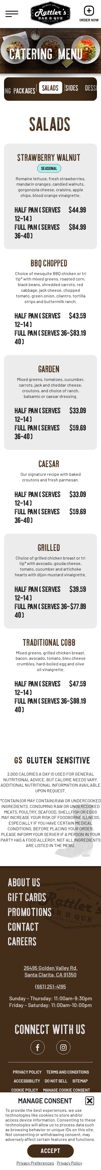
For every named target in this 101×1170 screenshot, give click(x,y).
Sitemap (80, 1081)
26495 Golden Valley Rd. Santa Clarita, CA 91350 (51, 971)
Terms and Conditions (67, 1072)
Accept (50, 1150)
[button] (90, 1101)
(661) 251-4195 (50, 986)
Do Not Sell (56, 1081)
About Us (24, 882)
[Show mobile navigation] (11, 14)
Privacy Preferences (35, 1162)
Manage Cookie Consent (66, 1090)
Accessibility (27, 1081)
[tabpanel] (50, 418)
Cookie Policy (24, 1090)
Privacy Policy (69, 1162)
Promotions (30, 912)
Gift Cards (27, 897)
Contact (23, 927)
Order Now (89, 14)
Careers (22, 941)
